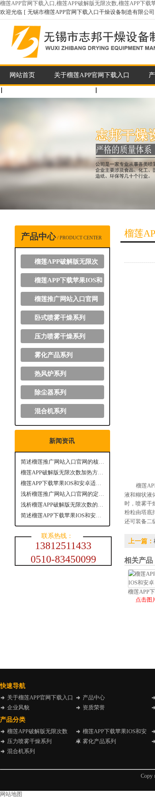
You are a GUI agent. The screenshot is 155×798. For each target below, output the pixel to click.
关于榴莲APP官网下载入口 (92, 75)
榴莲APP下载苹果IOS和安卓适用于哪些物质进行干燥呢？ (62, 483)
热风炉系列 (50, 373)
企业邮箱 (117, 90)
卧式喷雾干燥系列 (60, 317)
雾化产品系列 (54, 354)
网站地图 (11, 794)
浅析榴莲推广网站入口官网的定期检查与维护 (62, 494)
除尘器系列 (50, 392)
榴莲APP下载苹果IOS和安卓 (66, 282)
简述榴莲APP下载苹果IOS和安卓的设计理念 (62, 515)
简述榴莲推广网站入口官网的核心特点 (62, 462)
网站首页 (22, 75)
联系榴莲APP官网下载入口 (47, 90)
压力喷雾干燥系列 (60, 336)
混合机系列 (50, 411)
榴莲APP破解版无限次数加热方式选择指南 (62, 473)
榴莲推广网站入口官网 (66, 298)
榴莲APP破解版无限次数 (63, 263)
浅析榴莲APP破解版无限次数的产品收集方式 (62, 505)
